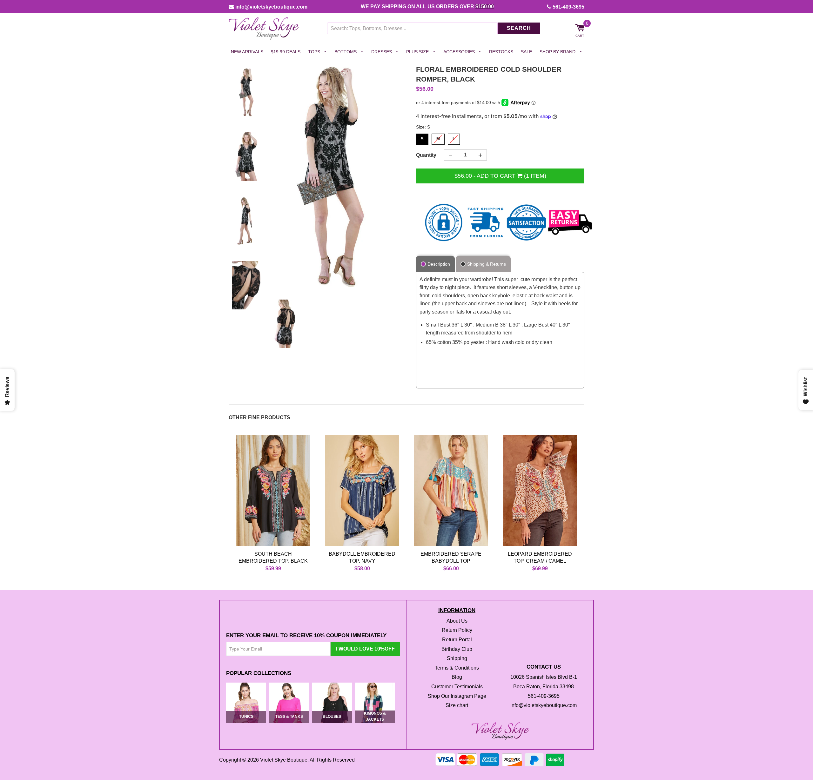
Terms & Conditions (457, 668)
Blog (457, 677)
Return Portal (457, 639)
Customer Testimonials (457, 686)
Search (519, 28)
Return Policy (457, 630)
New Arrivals (247, 51)
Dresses (382, 51)
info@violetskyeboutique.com (271, 7)
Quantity (426, 155)
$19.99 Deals (285, 51)
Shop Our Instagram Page (457, 696)
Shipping (457, 658)
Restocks (501, 51)
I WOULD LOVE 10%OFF (365, 648)
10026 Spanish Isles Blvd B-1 (543, 677)
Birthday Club (456, 649)
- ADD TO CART (500, 176)
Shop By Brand (558, 51)
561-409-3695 (568, 7)
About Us (457, 621)
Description (438, 264)
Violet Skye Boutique (283, 760)
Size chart (457, 705)
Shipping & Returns (486, 264)
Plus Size (418, 51)
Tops (314, 51)
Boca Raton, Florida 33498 (543, 686)
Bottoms (346, 51)
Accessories (459, 51)
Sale (526, 51)
